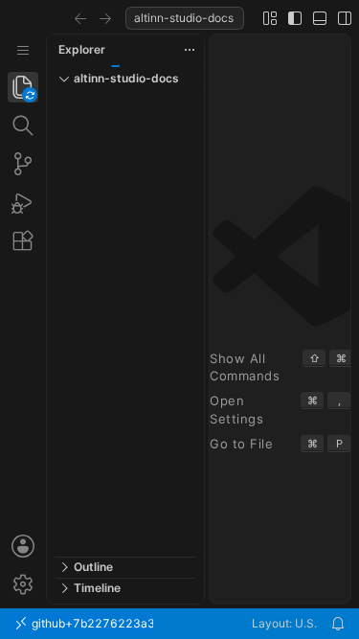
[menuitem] (23, 50)
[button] (80, 18)
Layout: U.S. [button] (284, 623)
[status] (179, 623)
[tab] (23, 87)
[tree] (125, 324)
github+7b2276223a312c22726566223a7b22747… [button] (91, 623)
